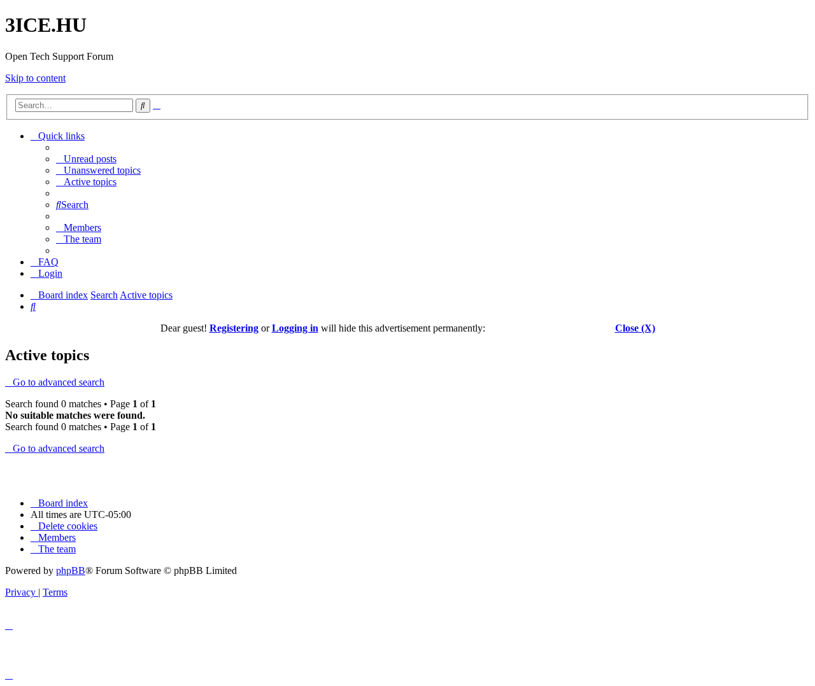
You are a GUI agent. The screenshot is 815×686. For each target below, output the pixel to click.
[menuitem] (86, 158)
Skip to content (35, 78)
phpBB (70, 570)
